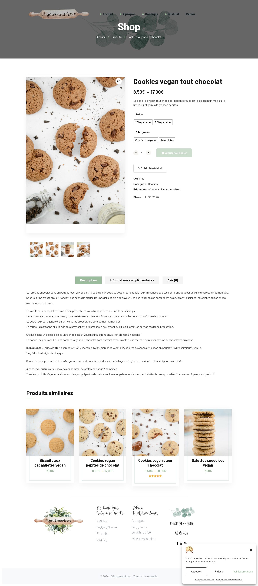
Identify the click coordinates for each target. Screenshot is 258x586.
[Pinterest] (153, 197)
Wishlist (102, 540)
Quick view (64, 424)
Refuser (219, 571)
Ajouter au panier (176, 152)
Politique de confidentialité (229, 579)
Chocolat (154, 189)
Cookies (153, 183)
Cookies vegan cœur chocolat (155, 462)
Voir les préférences (243, 571)
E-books (102, 534)
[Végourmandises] (58, 14)
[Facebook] (145, 197)
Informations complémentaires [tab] (132, 280)
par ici (209, 374)
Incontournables (170, 189)
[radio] (143, 122)
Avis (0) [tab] (172, 280)
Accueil (101, 36)
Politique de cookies (204, 579)
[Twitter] (149, 197)
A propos (138, 521)
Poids (139, 114)
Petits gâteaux (107, 527)
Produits (116, 36)
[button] (251, 549)
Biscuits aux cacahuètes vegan (50, 462)
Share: (137, 197)
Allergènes (142, 132)
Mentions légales (143, 539)
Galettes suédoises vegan (208, 462)
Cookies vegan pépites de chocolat (103, 462)
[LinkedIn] (157, 197)
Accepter (196, 571)
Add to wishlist (152, 168)
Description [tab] (88, 280)
